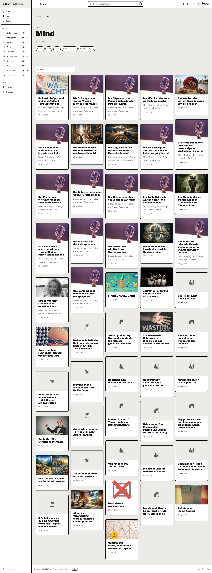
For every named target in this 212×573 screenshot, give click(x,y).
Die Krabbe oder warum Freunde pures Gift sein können (191, 101)
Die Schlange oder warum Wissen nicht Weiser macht (85, 101)
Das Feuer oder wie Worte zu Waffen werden (117, 249)
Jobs (57, 49)
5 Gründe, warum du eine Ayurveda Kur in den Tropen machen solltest (49, 522)
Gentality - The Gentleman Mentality (50, 440)
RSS (199, 569)
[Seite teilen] (183, 4)
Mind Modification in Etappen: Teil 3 (188, 381)
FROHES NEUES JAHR (121, 296)
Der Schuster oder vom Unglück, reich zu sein (87, 193)
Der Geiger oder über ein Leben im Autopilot (121, 198)
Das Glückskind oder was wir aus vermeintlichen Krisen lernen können (51, 250)
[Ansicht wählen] (193, 4)
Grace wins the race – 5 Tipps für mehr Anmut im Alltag (85, 432)
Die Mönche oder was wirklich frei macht (156, 99)
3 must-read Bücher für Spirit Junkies (85, 475)
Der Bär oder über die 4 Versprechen (84, 243)
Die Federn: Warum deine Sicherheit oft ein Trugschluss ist (85, 150)
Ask (208, 569)
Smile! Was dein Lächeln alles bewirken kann (47, 304)
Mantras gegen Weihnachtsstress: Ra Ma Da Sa (84, 388)
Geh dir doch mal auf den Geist (118, 465)
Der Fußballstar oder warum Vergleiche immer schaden (155, 200)
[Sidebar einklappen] (36, 4)
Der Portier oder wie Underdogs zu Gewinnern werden (49, 200)
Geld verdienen (69, 49)
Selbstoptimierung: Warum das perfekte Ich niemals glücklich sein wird (120, 339)
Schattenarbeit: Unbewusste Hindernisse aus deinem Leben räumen (156, 339)
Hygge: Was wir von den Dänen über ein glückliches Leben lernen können (189, 423)
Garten (40, 49)
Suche (8, 21)
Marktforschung (87, 49)
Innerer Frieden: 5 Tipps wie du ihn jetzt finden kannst (119, 422)
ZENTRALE (39, 16)
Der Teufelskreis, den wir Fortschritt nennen (51, 480)
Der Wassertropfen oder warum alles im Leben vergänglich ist (156, 150)
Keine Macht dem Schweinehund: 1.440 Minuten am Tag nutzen (48, 398)
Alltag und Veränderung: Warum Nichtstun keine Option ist (83, 517)
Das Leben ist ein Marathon (116, 504)
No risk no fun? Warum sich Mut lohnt (121, 381)
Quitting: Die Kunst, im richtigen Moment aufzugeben (120, 546)
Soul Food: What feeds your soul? (187, 297)
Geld (49, 49)
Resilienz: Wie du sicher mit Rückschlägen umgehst (186, 339)
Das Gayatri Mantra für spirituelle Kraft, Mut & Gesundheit (154, 511)
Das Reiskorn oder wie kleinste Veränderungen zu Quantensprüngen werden (189, 247)
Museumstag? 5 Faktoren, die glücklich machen (153, 383)
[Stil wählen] (188, 4)
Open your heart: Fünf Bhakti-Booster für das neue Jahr (50, 353)
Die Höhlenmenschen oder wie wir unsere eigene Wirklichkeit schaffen (190, 147)
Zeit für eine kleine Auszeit (186, 509)
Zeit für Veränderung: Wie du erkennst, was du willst (155, 294)
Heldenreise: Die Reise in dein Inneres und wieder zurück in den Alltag (155, 428)
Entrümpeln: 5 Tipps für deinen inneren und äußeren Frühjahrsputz (191, 467)
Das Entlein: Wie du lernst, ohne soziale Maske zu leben (154, 249)
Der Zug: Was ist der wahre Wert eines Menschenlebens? (120, 150)
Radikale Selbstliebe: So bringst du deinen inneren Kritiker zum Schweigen (86, 344)
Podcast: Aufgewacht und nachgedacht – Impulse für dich (51, 101)
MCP (203, 569)
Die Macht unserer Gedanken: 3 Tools (154, 470)
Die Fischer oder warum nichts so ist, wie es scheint (49, 150)
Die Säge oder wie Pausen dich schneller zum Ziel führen (121, 101)
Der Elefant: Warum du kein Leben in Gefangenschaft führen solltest (189, 201)
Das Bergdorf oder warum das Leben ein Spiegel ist (84, 294)
